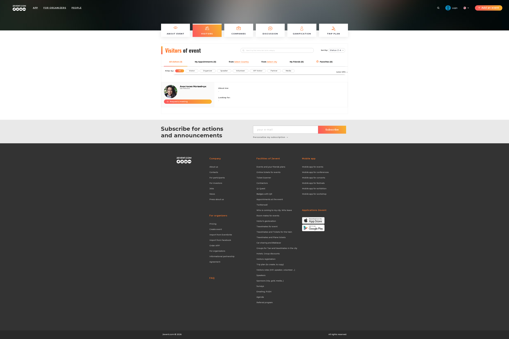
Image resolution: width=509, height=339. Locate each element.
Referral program (264, 302)
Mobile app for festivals (313, 183)
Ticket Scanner (263, 178)
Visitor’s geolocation (266, 221)
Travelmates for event (267, 226)
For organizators (217, 251)
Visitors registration (265, 259)
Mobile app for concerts (313, 178)
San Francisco (185, 88)
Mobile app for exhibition (314, 188)
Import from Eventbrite (220, 235)
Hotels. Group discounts (268, 253)
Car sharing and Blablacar (268, 243)
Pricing (212, 224)
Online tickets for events (268, 172)
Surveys (260, 286)
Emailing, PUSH (263, 291)
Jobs (211, 188)
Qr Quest (260, 188)
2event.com (168, 334)
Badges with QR (264, 194)
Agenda (260, 297)
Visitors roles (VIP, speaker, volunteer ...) (275, 270)
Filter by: (169, 71)
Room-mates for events (267, 215)
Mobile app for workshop (314, 194)
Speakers (261, 275)
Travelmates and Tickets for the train (274, 232)
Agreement (214, 262)
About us (213, 167)
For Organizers (54, 8)
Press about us (216, 199)
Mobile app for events (312, 167)
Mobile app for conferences (315, 172)
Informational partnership (221, 256)
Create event (215, 229)
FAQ (212, 278)
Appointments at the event (269, 199)
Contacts (213, 172)
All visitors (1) (175, 62)
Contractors (262, 183)
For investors (215, 183)
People (77, 8)
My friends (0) (297, 62)
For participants (217, 178)
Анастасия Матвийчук (193, 86)
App (35, 8)
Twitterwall (261, 205)
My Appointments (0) (205, 62)
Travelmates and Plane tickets (271, 237)
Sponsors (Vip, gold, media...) (270, 281)
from (239, 62)
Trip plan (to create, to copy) (270, 264)
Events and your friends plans (270, 167)
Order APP (214, 245)
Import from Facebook (220, 240)
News (212, 194)
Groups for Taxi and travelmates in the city (276, 248)
